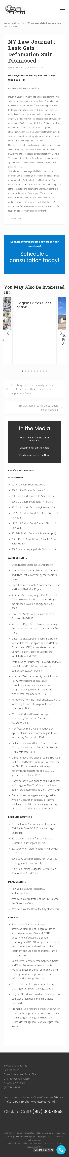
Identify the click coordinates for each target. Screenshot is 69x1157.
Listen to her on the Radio (34, 447)
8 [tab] (43, 371)
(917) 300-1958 (47, 1112)
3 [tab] (28, 371)
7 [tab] (40, 371)
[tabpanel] (34, 330)
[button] (62, 9)
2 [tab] (25, 371)
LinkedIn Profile (21, 1101)
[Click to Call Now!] (61, 1149)
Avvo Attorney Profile (42, 1101)
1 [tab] (22, 371)
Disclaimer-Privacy (22, 1136)
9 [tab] (46, 371)
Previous (9, 333)
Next (60, 333)
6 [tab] (37, 371)
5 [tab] (34, 371)
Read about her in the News (34, 455)
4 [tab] (31, 371)
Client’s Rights (37, 1136)
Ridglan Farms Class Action (34, 305)
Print (19, 218)
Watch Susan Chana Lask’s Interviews (34, 439)
